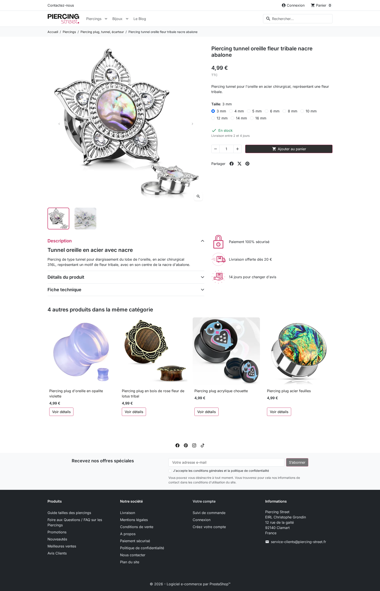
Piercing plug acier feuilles (289, 391)
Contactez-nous (61, 5)
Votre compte (204, 501)
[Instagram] (194, 445)
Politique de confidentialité (142, 548)
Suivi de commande (209, 512)
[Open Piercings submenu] (106, 19)
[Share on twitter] (239, 163)
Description (60, 240)
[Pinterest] (186, 445)
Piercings (93, 18)
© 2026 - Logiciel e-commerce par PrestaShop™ (190, 584)
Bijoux (117, 18)
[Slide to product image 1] (58, 218)
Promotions (57, 532)
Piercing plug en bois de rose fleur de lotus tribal (153, 393)
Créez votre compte (209, 527)
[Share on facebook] (231, 163)
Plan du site (129, 562)
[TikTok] (202, 445)
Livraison (127, 512)
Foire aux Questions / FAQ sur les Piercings (75, 522)
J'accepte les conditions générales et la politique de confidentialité (221, 470)
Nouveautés (57, 539)
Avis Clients (57, 553)
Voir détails (61, 412)
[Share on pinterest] (247, 163)
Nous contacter (132, 555)
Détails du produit (66, 277)
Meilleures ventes (62, 546)
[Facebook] (177, 445)
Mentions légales (134, 520)
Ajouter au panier (289, 149)
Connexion (201, 520)
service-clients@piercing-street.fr (298, 542)
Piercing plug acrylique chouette (221, 391)
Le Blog (139, 18)
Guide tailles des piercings (69, 512)
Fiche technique (64, 289)
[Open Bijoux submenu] (127, 19)
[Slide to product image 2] (85, 218)
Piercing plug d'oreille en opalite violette (76, 393)
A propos (127, 534)
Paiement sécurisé (135, 541)
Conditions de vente (136, 527)
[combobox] (297, 18)
